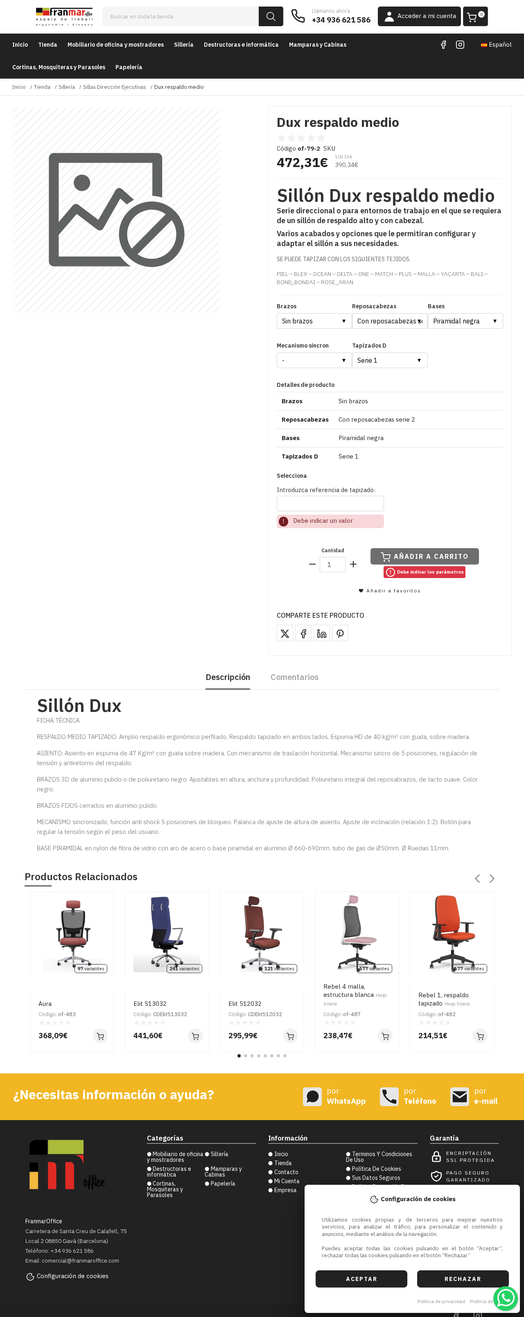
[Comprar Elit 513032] (195, 1035)
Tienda (47, 44)
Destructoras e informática (241, 44)
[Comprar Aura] (100, 1035)
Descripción (228, 676)
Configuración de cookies (72, 1276)
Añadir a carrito (431, 556)
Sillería (184, 44)
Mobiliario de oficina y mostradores (116, 44)
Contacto (286, 1172)
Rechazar (463, 1279)
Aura (45, 1004)
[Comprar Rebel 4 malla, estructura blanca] (385, 1035)
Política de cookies (490, 1301)
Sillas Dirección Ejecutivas (114, 87)
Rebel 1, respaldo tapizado (444, 999)
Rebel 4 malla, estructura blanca (355, 995)
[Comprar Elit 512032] (290, 1035)
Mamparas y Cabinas (317, 44)
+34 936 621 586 (341, 20)
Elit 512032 (245, 1004)
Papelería (128, 67)
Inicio (20, 44)
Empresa (285, 1190)
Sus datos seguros (376, 1177)
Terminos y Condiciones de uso (379, 1156)
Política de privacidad (441, 1301)
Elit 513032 (150, 1004)
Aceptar (361, 1279)
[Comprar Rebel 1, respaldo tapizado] (480, 1035)
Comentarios (294, 676)
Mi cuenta (287, 1181)
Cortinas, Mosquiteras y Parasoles (58, 67)
